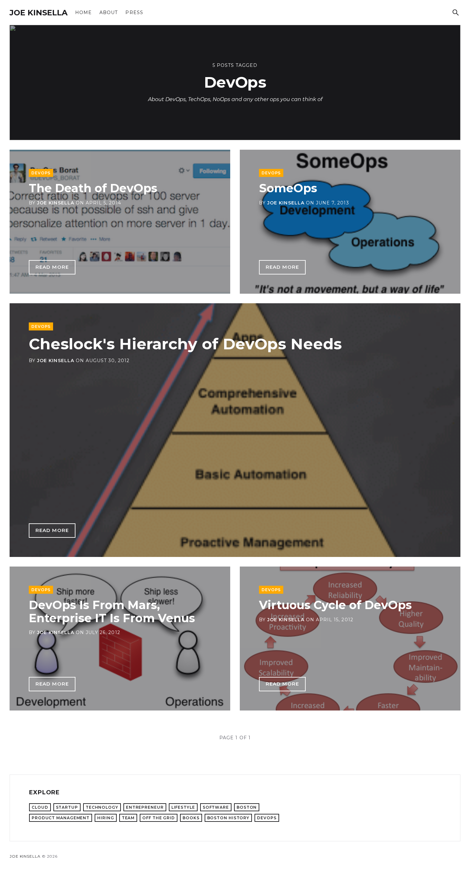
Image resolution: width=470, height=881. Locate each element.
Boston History (228, 817)
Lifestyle (183, 807)
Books (191, 817)
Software (216, 807)
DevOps (41, 173)
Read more (52, 267)
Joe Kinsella (38, 12)
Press (134, 12)
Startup (67, 807)
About (108, 12)
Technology (102, 807)
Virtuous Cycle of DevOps (335, 605)
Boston (247, 807)
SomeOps (288, 188)
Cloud (40, 807)
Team (128, 817)
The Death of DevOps (93, 188)
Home (83, 12)
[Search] (455, 12)
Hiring (105, 817)
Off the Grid (158, 817)
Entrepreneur (145, 807)
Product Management (61, 817)
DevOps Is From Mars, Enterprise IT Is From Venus (112, 611)
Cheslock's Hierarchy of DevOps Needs (185, 344)
